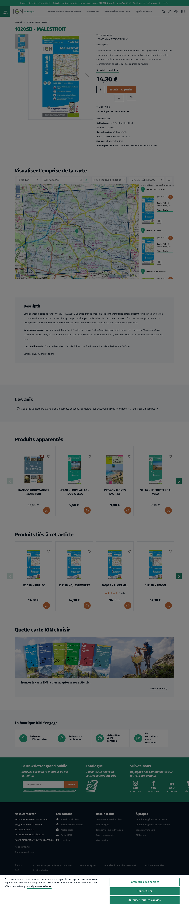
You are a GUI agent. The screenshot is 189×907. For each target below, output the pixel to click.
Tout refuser (144, 891)
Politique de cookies (37, 886)
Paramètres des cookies (144, 882)
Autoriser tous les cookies (144, 900)
